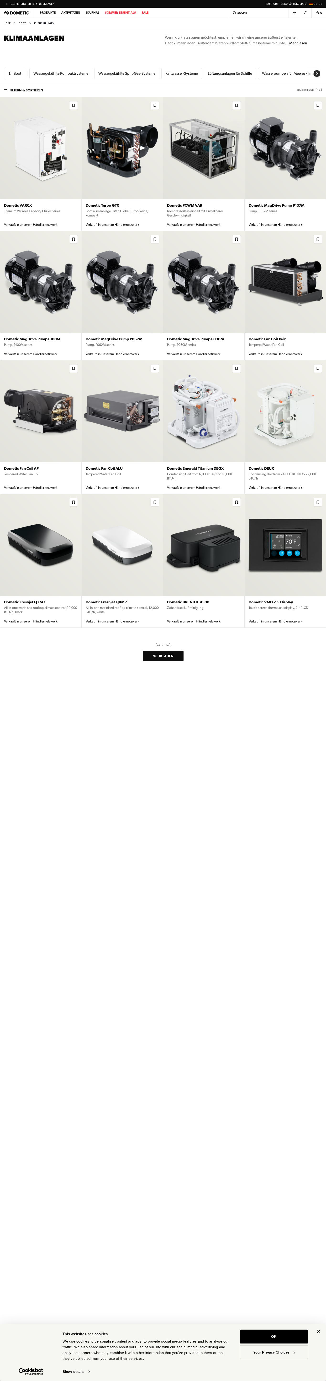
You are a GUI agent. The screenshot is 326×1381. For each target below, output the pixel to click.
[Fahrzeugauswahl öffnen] (294, 13)
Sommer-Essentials (120, 12)
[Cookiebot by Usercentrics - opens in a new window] (31, 1371)
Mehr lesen (298, 43)
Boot (22, 23)
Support (272, 4)
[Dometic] (16, 13)
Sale (145, 12)
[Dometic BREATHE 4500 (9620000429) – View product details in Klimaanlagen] (204, 561)
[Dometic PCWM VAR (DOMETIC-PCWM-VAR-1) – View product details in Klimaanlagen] (204, 164)
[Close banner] (318, 1331)
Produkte (48, 12)
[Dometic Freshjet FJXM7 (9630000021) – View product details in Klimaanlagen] (41, 561)
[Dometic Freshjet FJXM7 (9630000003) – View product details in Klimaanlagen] (122, 561)
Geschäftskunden (293, 4)
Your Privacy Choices (271, 1352)
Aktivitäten (70, 12)
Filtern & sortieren (26, 90)
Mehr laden (163, 656)
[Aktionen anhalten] (7, 4)
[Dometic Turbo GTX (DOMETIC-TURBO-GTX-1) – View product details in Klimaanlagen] (122, 164)
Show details (73, 1372)
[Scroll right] (317, 73)
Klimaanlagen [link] (44, 23)
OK (274, 1336)
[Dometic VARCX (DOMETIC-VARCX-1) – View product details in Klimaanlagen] (41, 164)
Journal (92, 12)
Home (7, 23)
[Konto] (305, 13)
